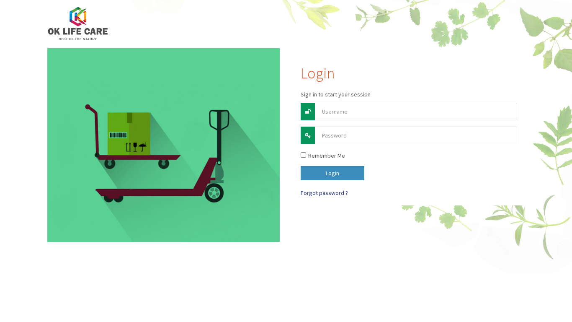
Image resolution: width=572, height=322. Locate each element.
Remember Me (326, 155)
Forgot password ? (324, 193)
